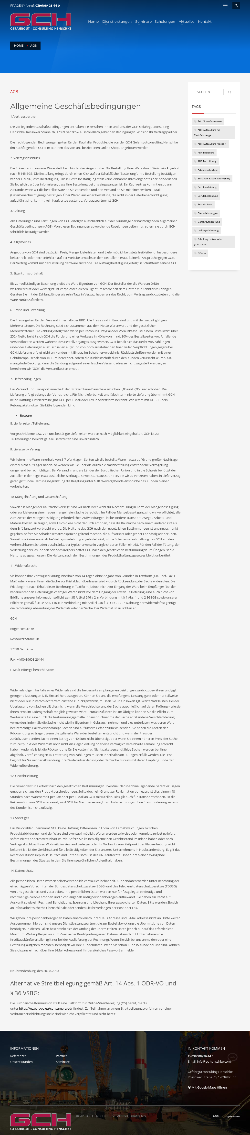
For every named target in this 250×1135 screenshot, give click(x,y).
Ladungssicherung (208, 230)
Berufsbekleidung (208, 195)
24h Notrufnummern (210, 121)
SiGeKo (202, 253)
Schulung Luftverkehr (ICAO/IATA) (208, 242)
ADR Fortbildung (207, 161)
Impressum (232, 1116)
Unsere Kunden (21, 1061)
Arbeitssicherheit (208, 170)
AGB (216, 1116)
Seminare (63, 1061)
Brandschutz (205, 204)
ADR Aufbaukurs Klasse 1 (212, 143)
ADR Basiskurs (206, 152)
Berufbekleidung (207, 187)
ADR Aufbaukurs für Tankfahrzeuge (207, 132)
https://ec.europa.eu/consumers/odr (46, 1008)
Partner (61, 1056)
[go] (229, 92)
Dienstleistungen (208, 213)
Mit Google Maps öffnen (209, 1087)
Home (18, 45)
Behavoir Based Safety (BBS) (214, 178)
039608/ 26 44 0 (47, 5)
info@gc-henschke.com (214, 1061)
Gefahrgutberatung (209, 221)
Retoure (26, 415)
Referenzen (18, 1056)
